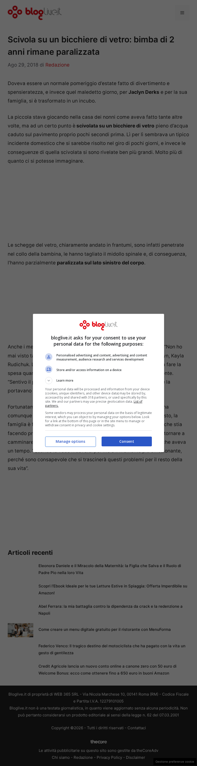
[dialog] (98, 383)
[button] (98, 380)
